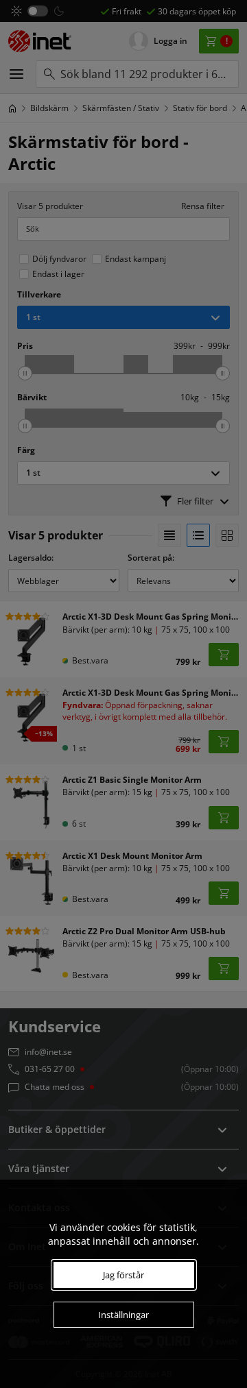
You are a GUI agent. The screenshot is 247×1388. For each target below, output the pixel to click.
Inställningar (123, 1314)
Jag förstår (123, 1275)
